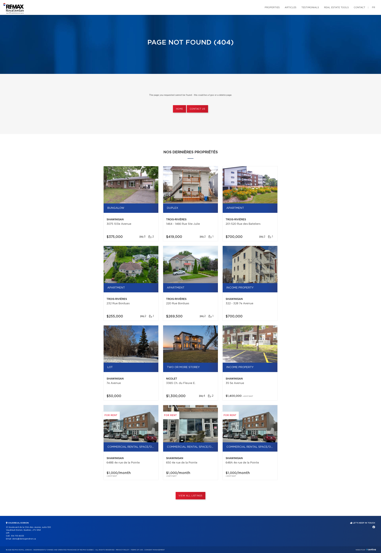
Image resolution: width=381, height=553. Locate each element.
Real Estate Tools (336, 7)
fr (373, 7)
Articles (290, 7)
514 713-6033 (17, 536)
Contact (359, 7)
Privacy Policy (122, 550)
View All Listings (190, 496)
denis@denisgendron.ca (24, 539)
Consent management (154, 550)
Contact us (197, 109)
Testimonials (310, 7)
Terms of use (137, 550)
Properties (272, 7)
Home (179, 109)
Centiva (371, 549)
